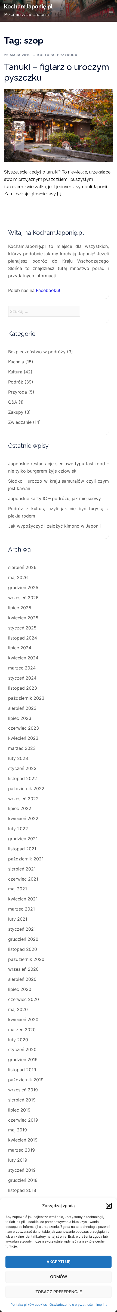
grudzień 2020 (23, 939)
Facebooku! (48, 290)
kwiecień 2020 (23, 1019)
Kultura (46, 55)
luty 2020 (18, 1039)
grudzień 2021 (23, 838)
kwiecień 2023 (23, 738)
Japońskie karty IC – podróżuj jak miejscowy (54, 498)
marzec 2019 (21, 1150)
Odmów (58, 1276)
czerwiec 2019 (23, 1120)
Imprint (101, 1304)
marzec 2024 (22, 668)
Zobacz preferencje (58, 1291)
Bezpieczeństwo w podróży (37, 351)
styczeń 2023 (22, 768)
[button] (109, 1205)
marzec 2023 (22, 748)
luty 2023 (18, 758)
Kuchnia (16, 361)
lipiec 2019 (19, 1110)
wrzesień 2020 (23, 969)
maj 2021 (17, 888)
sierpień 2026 (22, 567)
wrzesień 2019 (23, 1089)
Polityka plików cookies (29, 1304)
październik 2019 (26, 1079)
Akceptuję (58, 1261)
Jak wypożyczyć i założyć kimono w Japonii (54, 526)
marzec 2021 (21, 909)
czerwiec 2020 (23, 999)
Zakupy (15, 412)
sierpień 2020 (22, 979)
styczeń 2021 (22, 929)
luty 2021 (17, 919)
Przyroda (67, 55)
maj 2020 (18, 1009)
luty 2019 (17, 1160)
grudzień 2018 (23, 1180)
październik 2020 (26, 959)
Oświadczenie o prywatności (72, 1304)
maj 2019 (17, 1130)
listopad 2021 (22, 848)
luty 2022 (18, 828)
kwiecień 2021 (23, 899)
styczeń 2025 (22, 628)
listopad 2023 (22, 688)
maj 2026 (18, 577)
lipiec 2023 (19, 718)
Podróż (15, 382)
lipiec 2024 (19, 647)
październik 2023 (26, 698)
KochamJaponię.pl (28, 6)
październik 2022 (26, 788)
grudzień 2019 (23, 1059)
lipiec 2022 (19, 808)
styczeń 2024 (22, 678)
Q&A (12, 402)
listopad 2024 (22, 638)
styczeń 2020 (22, 1049)
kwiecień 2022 (23, 818)
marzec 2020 (22, 1029)
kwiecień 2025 (23, 617)
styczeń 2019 (22, 1170)
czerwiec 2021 (23, 879)
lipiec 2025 (19, 607)
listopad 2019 (22, 1069)
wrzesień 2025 (23, 597)
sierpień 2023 (22, 708)
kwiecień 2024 (23, 657)
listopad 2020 (22, 949)
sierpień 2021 (22, 869)
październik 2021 (26, 859)
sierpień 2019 (22, 1100)
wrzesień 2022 (23, 798)
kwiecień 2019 (23, 1140)
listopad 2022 (22, 778)
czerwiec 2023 (23, 728)
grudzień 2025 (23, 587)
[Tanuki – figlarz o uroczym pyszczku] (58, 125)
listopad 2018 (22, 1190)
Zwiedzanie (20, 422)
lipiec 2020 (19, 989)
